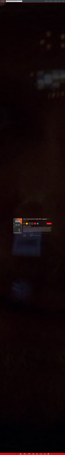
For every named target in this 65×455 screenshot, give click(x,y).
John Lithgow (35, 235)
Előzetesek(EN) (29, 454)
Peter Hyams (31, 234)
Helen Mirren (39, 235)
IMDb (26, 223)
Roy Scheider (31, 235)
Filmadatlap (16, 454)
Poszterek (37, 454)
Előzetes (49, 223)
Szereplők (45, 454)
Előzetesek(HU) (25, 454)
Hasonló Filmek (41, 454)
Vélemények (48, 454)
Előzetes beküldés (17, 232)
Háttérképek (33, 454)
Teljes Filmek (20, 454)
